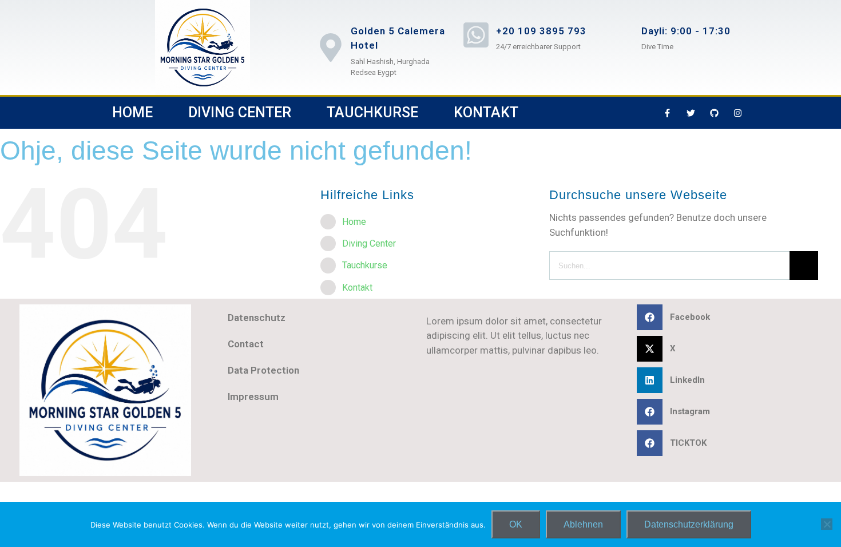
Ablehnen (583, 524)
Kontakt (486, 112)
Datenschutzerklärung (688, 524)
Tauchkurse (372, 112)
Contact (246, 344)
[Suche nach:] (669, 264)
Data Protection (263, 370)
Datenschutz (256, 317)
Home (132, 112)
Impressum (253, 396)
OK (515, 524)
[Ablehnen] (826, 524)
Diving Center (239, 112)
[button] (736, 317)
